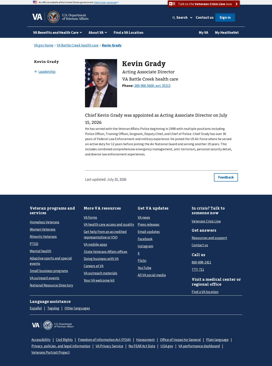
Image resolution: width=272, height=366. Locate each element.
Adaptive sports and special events (51, 261)
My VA (203, 32)
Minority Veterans (43, 236)
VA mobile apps (95, 244)
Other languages (77, 308)
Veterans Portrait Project (50, 352)
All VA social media (152, 275)
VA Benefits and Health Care (55, 32)
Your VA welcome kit (99, 280)
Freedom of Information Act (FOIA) (104, 339)
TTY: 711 (198, 269)
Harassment (145, 339)
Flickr (142, 260)
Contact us (205, 17)
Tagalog (53, 308)
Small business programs (49, 270)
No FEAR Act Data (142, 346)
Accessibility (41, 339)
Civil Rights (64, 339)
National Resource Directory (51, 285)
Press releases (148, 224)
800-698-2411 (201, 262)
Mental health (40, 251)
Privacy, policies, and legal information (60, 346)
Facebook (145, 239)
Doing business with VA (101, 258)
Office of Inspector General (180, 339)
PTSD (34, 243)
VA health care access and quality (109, 224)
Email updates (149, 231)
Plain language (217, 339)
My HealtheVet (227, 32)
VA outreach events (44, 278)
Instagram (145, 246)
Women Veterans (42, 229)
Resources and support (209, 237)
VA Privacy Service (109, 346)
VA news (144, 217)
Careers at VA (93, 266)
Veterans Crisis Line (206, 221)
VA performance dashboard (199, 346)
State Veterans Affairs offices (105, 251)
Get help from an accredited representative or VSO (105, 234)
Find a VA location (205, 291)
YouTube (144, 267)
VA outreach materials (100, 273)
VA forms (90, 217)
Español (36, 308)
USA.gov (166, 346)
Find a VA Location (128, 32)
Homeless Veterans (44, 222)
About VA (96, 32)
